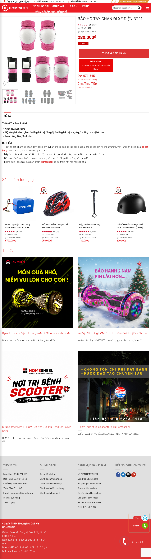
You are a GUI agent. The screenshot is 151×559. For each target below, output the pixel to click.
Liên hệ (85, 6)
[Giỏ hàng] (147, 8)
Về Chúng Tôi (41, 6)
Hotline (136, 526)
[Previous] (7, 52)
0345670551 (138, 542)
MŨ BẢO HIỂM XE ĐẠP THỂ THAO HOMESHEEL (55, 226)
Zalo (137, 518)
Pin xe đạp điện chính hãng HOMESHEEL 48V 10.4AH (17, 226)
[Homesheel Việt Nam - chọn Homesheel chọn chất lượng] (15, 8)
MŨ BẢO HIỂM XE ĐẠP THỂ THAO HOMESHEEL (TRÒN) (130, 226)
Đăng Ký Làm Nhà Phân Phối (51, 11)
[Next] (68, 52)
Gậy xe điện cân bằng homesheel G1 (89, 226)
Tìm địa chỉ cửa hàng (18, 2)
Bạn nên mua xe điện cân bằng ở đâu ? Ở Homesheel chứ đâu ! (37, 333)
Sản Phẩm (58, 6)
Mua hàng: (50, 1)
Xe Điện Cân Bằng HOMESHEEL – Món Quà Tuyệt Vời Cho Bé (112, 333)
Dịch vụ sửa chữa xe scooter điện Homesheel (104, 426)
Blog (72, 6)
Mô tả (7, 116)
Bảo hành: (83, 1)
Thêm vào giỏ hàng (114, 53)
